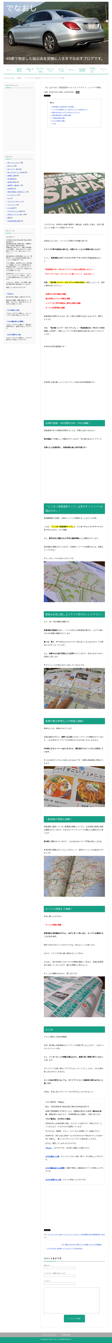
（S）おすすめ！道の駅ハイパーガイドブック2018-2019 (64, 1248)
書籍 (77, 92)
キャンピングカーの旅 (55, 1234)
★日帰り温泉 (12, 182)
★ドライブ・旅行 (61, 70)
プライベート (103, 70)
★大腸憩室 (11, 179)
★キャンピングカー (50, 70)
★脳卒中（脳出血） (19, 70)
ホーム (9, 70)
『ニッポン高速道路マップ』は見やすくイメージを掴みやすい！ (70, 109)
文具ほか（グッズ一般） (92, 70)
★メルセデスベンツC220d (40, 70)
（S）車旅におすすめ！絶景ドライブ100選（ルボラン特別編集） (81, 1244)
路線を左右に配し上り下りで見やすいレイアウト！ (66, 112)
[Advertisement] (74, 148)
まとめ (54, 123)
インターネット (12, 195)
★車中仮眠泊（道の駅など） (17, 192)
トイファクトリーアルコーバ (71, 1234)
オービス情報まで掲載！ (59, 120)
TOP (9, 78)
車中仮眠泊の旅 (86, 1234)
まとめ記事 (11, 208)
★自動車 (10, 188)
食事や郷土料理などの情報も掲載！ (62, 115)
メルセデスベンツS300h (15, 211)
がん (9, 198)
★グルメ (72, 70)
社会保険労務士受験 (82, 70)
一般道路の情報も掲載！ (59, 118)
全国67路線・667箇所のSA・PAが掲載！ (63, 106)
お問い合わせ (66, 1334)
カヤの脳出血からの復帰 (55, 1168)
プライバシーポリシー (15, 201)
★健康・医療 (29, 70)
